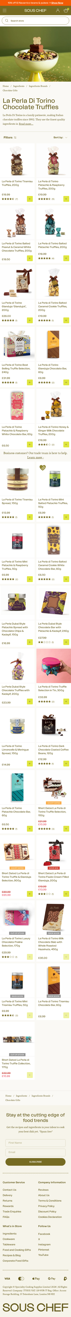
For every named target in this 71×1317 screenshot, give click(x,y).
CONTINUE (52, 668)
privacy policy (61, 673)
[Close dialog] (67, 639)
